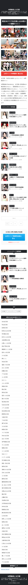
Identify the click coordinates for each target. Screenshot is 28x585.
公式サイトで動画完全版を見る (13, 237)
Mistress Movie (5, 569)
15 (20, 223)
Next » (14, 218)
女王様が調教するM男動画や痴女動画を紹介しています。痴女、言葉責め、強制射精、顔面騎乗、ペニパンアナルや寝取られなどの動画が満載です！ (14, 579)
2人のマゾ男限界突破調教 (16, 187)
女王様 (20, 136)
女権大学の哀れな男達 (15, 167)
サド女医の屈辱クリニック (16, 208)
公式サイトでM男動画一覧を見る (13, 73)
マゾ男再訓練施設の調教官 (16, 135)
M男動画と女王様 (14, 9)
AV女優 (20, 200)
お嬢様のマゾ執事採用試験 (16, 177)
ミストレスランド (14, 136)
